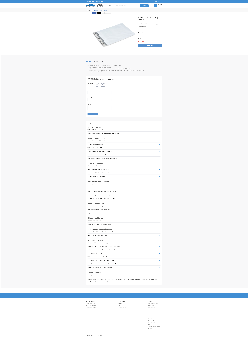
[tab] (124, 130)
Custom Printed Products (153, 303)
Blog (119, 305)
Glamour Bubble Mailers (153, 311)
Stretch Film (150, 318)
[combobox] (131, 5)
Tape (149, 324)
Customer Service (122, 307)
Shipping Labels (151, 322)
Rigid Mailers (151, 314)
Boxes (149, 316)
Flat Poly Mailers (151, 313)
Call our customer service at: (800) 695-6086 (94, 1)
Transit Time (121, 313)
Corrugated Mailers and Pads (154, 326)
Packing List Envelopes (152, 320)
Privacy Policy (121, 309)
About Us (120, 303)
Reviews (96, 61)
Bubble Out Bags (151, 307)
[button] (157, 1)
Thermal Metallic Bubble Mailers (155, 309)
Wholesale (150, 328)
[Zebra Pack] (95, 5)
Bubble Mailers (151, 305)
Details (88, 61)
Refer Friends (108, 12)
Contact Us (121, 311)
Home (87, 10)
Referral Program (122, 314)
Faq (102, 61)
